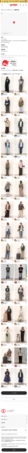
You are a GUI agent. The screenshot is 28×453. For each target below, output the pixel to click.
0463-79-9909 (4, 46)
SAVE (14, 450)
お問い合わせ (4, 416)
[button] (14, 23)
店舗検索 (3, 422)
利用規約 (3, 427)
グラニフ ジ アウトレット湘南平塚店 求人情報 (12, 70)
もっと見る (14, 393)
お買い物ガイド (4, 419)
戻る (14, 399)
